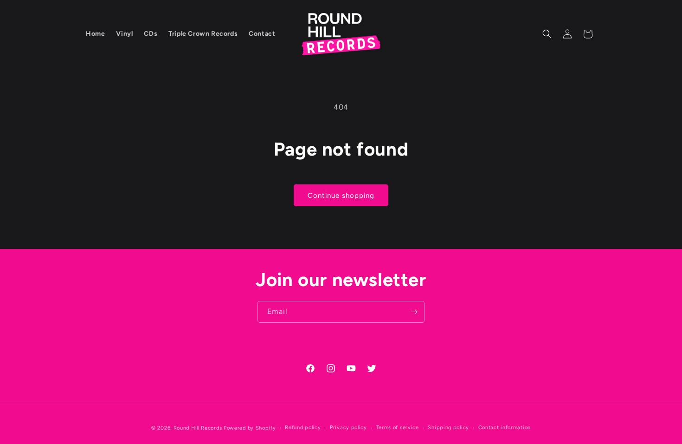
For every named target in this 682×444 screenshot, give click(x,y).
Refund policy (303, 427)
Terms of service (397, 427)
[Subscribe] (414, 312)
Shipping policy (448, 427)
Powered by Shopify (250, 428)
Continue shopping (341, 195)
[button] (547, 34)
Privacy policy (348, 427)
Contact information (504, 427)
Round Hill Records (198, 428)
